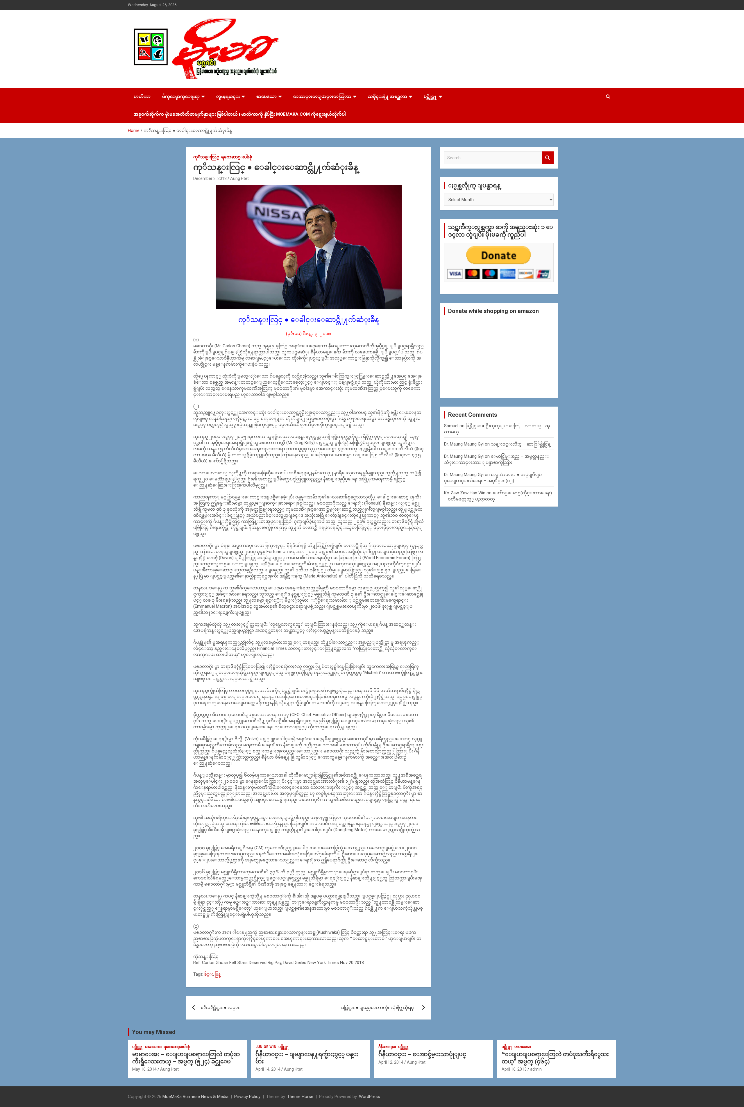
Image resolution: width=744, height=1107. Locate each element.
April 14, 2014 (267, 1069)
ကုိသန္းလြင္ (206, 157)
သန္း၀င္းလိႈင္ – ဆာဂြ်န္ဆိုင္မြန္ (520, 444)
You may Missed (154, 1032)
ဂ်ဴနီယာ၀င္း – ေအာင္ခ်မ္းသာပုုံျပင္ (422, 1054)
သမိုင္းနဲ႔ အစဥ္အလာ (387, 96)
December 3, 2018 (210, 178)
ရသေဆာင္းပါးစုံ (236, 157)
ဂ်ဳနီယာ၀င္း (387, 1047)
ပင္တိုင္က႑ (430, 96)
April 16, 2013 (514, 1069)
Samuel (451, 425)
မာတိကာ (142, 96)
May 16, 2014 (144, 1069)
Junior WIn (265, 1047)
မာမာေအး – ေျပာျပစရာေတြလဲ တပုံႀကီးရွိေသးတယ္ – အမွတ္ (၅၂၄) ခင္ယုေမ (186, 1058)
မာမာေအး (153, 1047)
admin (536, 1069)
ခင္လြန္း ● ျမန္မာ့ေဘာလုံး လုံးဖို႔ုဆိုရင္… (378, 1007)
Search (548, 157)
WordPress (369, 1096)
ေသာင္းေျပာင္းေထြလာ (322, 96)
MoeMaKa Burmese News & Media (195, 1096)
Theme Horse (300, 1096)
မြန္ (218, 974)
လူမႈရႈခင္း (228, 96)
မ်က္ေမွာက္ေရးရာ (181, 96)
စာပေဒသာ (266, 96)
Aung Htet (239, 178)
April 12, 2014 (390, 1062)
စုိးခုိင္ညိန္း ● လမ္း (220, 1007)
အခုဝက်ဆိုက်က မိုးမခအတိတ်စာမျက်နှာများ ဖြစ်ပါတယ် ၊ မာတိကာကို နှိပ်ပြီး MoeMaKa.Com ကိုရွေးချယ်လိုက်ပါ (240, 114)
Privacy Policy (247, 1096)
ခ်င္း (208, 974)
